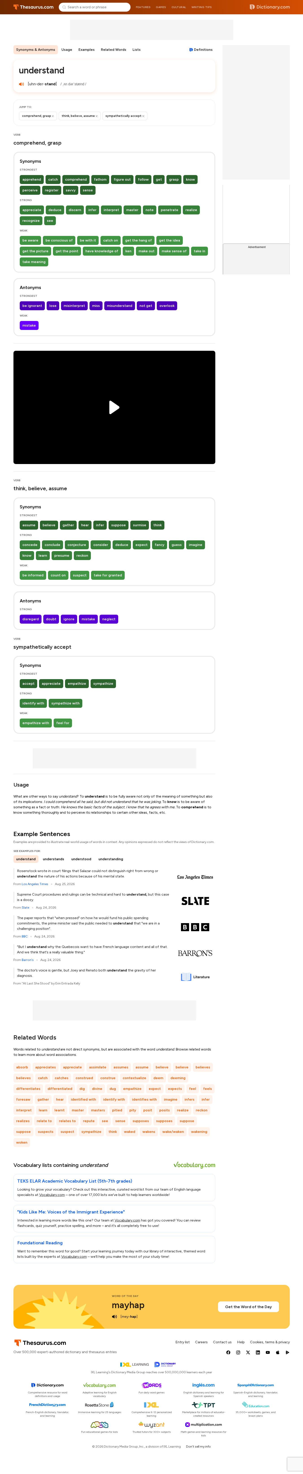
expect (141, 545)
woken (21, 1142)
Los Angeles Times (35, 884)
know (190, 179)
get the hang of (138, 240)
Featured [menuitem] (143, 7)
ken (128, 251)
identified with (83, 1099)
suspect (80, 575)
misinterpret (74, 306)
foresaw (23, 1099)
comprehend (76, 179)
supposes (141, 1121)
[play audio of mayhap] (114, 1316)
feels (207, 1089)
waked (129, 1132)
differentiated (60, 1089)
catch (53, 179)
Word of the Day (125, 1296)
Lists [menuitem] (137, 49)
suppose (118, 525)
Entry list (182, 1342)
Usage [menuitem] (66, 49)
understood (81, 859)
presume (61, 555)
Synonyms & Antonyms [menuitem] (35, 49)
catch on (110, 240)
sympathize (103, 683)
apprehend (31, 179)
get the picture (35, 251)
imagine (195, 545)
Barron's (28, 960)
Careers (201, 1342)
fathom (100, 179)
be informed (33, 575)
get (159, 179)
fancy (159, 545)
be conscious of (59, 240)
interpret (111, 210)
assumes (120, 1067)
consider (100, 545)
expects (175, 1089)
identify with (33, 703)
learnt (59, 1110)
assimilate (97, 1067)
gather (68, 525)
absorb (22, 1067)
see (50, 220)
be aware (30, 240)
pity (132, 1110)
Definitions (203, 49)
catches (61, 1078)
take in (199, 251)
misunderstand (119, 306)
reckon (82, 555)
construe (108, 1078)
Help (241, 1342)
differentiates (28, 1089)
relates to (67, 1121)
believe (49, 525)
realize (191, 210)
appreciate (31, 210)
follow (143, 179)
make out (147, 251)
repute (89, 1121)
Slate (25, 907)
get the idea (169, 240)
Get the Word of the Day (248, 1306)
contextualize (134, 1078)
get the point (67, 251)
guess (177, 545)
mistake (29, 325)
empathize (77, 683)
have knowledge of (101, 251)
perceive (30, 190)
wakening (199, 1132)
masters (98, 1110)
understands (53, 859)
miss (96, 306)
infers (189, 1099)
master (132, 210)
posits (164, 1110)
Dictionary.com (270, 7)
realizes (23, 1121)
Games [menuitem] (161, 7)
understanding (110, 859)
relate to (44, 1121)
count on (58, 575)
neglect (109, 619)
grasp (174, 179)
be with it (88, 240)
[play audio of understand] (21, 84)
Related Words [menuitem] (113, 49)
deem (158, 1078)
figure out (122, 179)
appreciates (45, 1067)
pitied (117, 1110)
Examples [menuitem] (86, 49)
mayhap (128, 1305)
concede (29, 545)
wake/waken (173, 1132)
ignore (68, 619)
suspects (45, 1132)
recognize (31, 220)
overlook (166, 306)
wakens (148, 1132)
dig (82, 1089)
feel (192, 1089)
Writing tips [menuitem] (202, 7)
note (150, 210)
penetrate (169, 210)
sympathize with (65, 703)
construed (84, 1078)
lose (53, 306)
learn (43, 555)
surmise (139, 525)
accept (28, 683)
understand (26, 859)
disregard (30, 619)
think (157, 525)
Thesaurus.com (33, 7)
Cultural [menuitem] (179, 7)
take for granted (108, 575)
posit (147, 1110)
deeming (177, 1078)
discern (75, 210)
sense (88, 190)
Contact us (222, 1342)
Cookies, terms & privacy (270, 1342)
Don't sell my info (198, 1446)
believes (203, 1067)
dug (112, 1089)
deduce (54, 210)
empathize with (35, 723)
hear (85, 525)
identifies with (144, 1099)
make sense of (174, 251)
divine (97, 1089)
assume (28, 525)
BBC (25, 936)
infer (92, 210)
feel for (62, 723)
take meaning (34, 262)
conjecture (77, 545)
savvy (71, 190)
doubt (51, 619)
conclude (52, 545)
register (52, 190)
